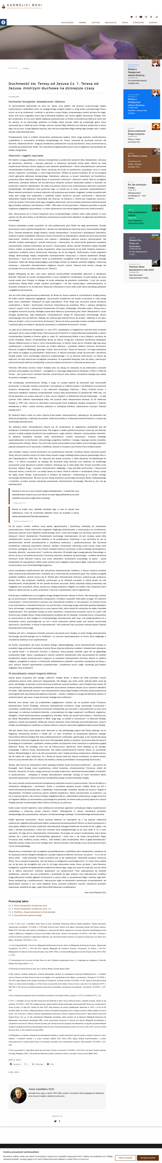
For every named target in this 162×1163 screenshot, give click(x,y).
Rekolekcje (111, 23)
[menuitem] (67, 22)
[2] (102, 209)
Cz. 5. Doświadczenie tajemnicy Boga (25, 915)
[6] (85, 350)
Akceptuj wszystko (148, 1158)
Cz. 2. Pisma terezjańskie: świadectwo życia (28, 906)
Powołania (138, 23)
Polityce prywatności (81, 1159)
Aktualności (67, 23)
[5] (55, 269)
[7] (19, 410)
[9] (32, 668)
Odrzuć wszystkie (125, 1158)
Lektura (96, 23)
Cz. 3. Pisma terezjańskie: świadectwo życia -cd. (30, 909)
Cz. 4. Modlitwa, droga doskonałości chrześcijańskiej (32, 912)
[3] (51, 246)
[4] (10, 969)
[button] (3, 22)
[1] (104, 189)
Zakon (125, 23)
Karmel (82, 23)
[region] (81, 1155)
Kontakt (153, 23)
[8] (20, 484)
